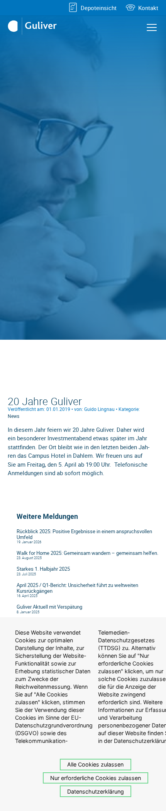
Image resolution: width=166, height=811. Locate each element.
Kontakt (148, 8)
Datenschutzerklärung (95, 791)
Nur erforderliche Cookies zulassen (95, 778)
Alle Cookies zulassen (95, 764)
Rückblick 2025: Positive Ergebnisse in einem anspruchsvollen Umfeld (84, 534)
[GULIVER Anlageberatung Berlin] (35, 26)
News (13, 416)
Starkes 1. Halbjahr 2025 (43, 569)
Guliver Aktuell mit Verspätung (49, 607)
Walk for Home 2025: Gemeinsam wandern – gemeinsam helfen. (87, 553)
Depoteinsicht (99, 8)
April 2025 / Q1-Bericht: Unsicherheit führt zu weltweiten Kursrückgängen (77, 588)
